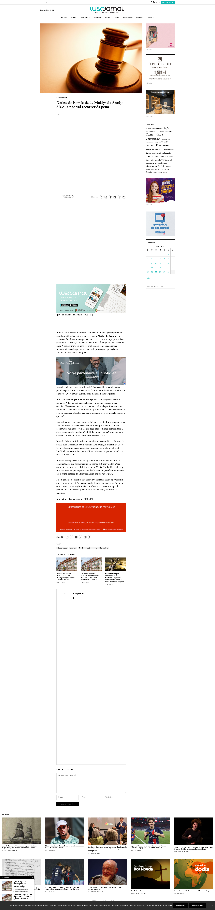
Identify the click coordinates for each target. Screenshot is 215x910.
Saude (155, 172)
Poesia (152, 169)
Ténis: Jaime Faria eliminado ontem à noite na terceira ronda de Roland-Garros (64, 847)
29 (164, 272)
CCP (158, 131)
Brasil (154, 131)
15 (164, 263)
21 (160, 267)
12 (152, 263)
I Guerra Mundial (166, 157)
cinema (169, 131)
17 (172, 263)
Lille (152, 160)
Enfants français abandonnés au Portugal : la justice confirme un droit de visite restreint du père (114, 578)
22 (164, 267)
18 (148, 267)
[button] (172, 286)
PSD (165, 169)
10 (172, 259)
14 (160, 263)
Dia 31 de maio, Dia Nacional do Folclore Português (192, 891)
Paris (162, 166)
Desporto (162, 145)
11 (148, 263)
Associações (164, 128)
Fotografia (166, 153)
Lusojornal (69, 196)
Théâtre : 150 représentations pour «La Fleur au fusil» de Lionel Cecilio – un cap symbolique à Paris (193, 848)
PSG (168, 169)
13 (156, 263)
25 (148, 272)
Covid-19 (164, 142)
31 (172, 272)
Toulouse (159, 172)
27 (156, 272)
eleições (161, 150)
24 (172, 267)
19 (152, 267)
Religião (149, 172)
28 (160, 272)
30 (168, 272)
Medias (165, 163)
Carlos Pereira (95, 853)
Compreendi (180, 905)
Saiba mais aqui (197, 905)
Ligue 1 (148, 160)
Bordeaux (149, 131)
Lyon (155, 163)
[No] (212, 905)
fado (159, 153)
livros (162, 160)
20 (156, 267)
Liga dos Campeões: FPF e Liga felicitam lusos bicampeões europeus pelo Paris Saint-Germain (62, 888)
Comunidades (61, 97)
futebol (150, 156)
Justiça (73, 548)
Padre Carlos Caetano (140, 893)
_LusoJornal (52, 850)
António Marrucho (11, 850)
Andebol (155, 128)
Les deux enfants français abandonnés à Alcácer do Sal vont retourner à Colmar (90, 577)
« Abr (148, 278)
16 (168, 263)
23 (168, 267)
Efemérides (152, 150)
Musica (149, 166)
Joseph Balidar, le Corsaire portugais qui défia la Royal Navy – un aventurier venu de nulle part (19, 847)
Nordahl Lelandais (101, 548)
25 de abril (149, 128)
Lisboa (157, 160)
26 (152, 272)
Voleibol (165, 172)
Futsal (156, 156)
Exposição (155, 153)
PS (162, 169)
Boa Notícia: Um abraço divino (142, 891)
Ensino (148, 153)
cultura (151, 145)
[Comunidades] (91, 370)
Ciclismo (163, 131)
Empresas (169, 150)
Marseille (160, 163)
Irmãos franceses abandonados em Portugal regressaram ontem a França (65, 577)
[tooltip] (151, 2)
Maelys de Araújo (85, 548)
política (157, 169)
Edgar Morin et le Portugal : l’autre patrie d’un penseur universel (104, 888)
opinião (156, 166)
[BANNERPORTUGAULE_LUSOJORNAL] (91, 517)
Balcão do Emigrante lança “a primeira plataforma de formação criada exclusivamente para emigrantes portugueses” (107, 849)
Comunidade (62, 548)
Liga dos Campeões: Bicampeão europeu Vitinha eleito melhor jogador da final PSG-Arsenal (148, 847)
